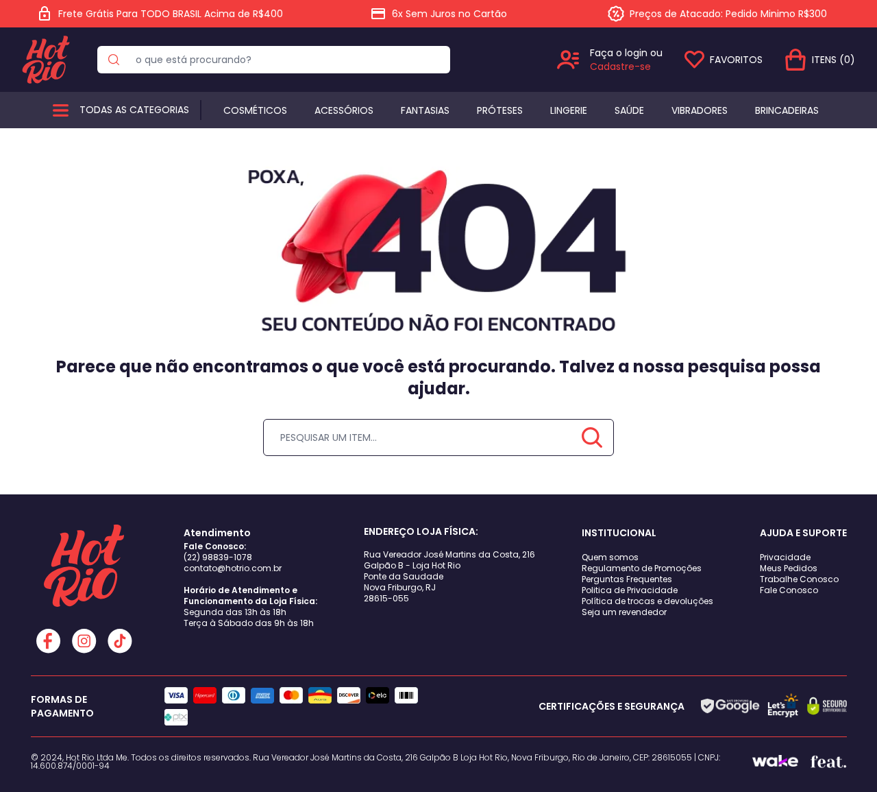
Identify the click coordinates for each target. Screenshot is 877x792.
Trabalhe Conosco (799, 579)
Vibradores (699, 110)
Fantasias (425, 110)
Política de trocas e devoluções (647, 601)
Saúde (629, 110)
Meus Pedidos (788, 568)
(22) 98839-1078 (218, 557)
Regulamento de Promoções (642, 568)
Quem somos (610, 557)
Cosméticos (255, 110)
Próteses (500, 110)
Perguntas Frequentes (627, 579)
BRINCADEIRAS (787, 110)
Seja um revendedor (624, 612)
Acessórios (343, 110)
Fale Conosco (789, 590)
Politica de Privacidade (630, 590)
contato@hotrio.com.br (233, 568)
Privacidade (785, 557)
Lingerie (568, 110)
